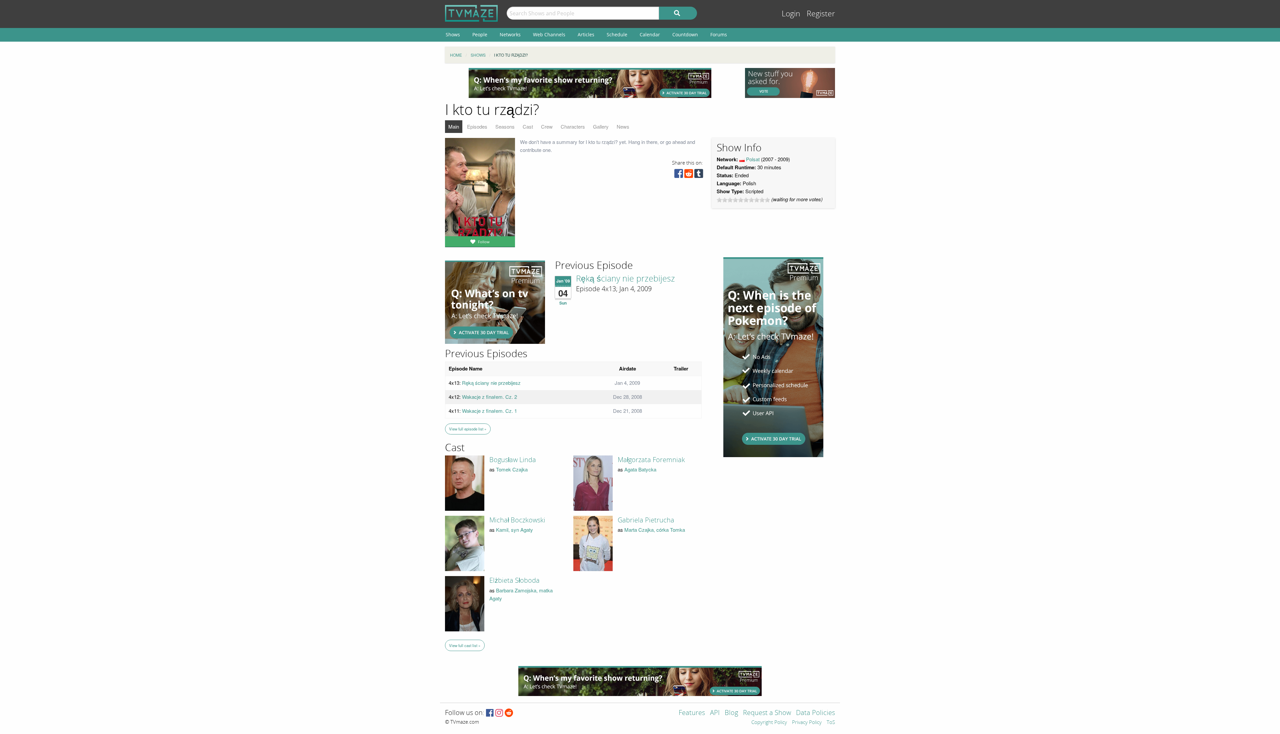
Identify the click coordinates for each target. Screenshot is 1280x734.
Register (821, 13)
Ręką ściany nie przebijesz (625, 279)
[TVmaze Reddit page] (509, 713)
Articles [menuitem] (586, 34)
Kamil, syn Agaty (514, 529)
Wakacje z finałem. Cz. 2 (489, 396)
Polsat (753, 159)
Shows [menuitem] (453, 34)
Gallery (601, 126)
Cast (528, 126)
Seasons (505, 126)
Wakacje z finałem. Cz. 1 (489, 410)
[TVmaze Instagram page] (499, 713)
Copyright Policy (769, 722)
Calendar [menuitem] (650, 34)
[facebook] (678, 175)
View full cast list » (464, 645)
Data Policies (815, 713)
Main (453, 126)
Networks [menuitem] (510, 34)
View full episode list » (467, 428)
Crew (547, 126)
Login (791, 13)
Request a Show (767, 713)
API (715, 713)
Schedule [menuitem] (617, 34)
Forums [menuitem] (718, 34)
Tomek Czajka (512, 469)
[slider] (743, 200)
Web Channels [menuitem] (549, 34)
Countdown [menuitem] (685, 34)
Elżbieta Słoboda (514, 580)
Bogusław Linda (512, 460)
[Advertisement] (590, 83)
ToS (831, 722)
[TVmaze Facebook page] (490, 713)
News (623, 126)
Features (692, 713)
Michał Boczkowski (517, 520)
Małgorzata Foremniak (651, 460)
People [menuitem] (479, 34)
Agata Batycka (640, 469)
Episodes (477, 126)
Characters (573, 126)
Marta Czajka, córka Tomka (654, 529)
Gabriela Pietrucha (646, 520)
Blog (731, 713)
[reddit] (688, 175)
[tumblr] (698, 175)
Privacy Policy (807, 722)
